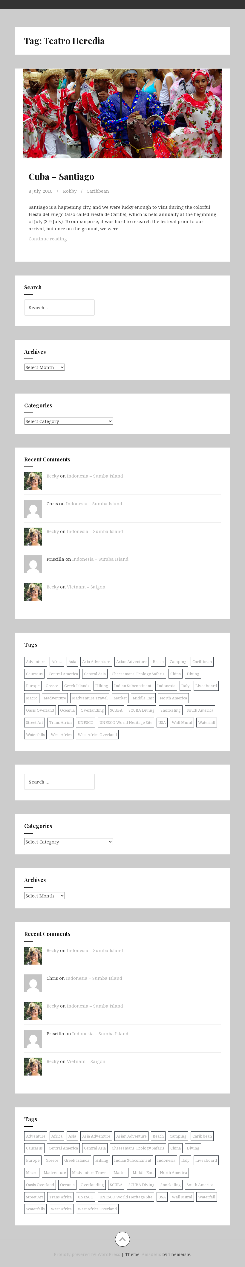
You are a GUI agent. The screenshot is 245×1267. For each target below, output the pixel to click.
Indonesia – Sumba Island (95, 476)
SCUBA (116, 710)
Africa (56, 661)
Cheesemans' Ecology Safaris (138, 673)
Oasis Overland (40, 710)
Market (120, 698)
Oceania (67, 710)
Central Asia (95, 673)
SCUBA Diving (141, 710)
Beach (158, 661)
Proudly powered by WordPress (87, 1254)
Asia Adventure (96, 661)
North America (173, 698)
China (175, 673)
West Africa (61, 734)
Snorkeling (170, 710)
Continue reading (57, 240)
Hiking (101, 685)
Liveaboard (206, 685)
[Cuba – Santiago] (122, 119)
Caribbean (98, 191)
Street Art (34, 722)
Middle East (143, 698)
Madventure (55, 698)
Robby (69, 191)
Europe (33, 685)
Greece (52, 685)
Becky (53, 476)
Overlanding (92, 710)
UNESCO (86, 722)
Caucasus (34, 673)
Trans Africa (60, 722)
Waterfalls (35, 734)
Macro (32, 698)
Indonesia (166, 685)
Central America (63, 673)
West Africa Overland (97, 734)
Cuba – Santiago (61, 176)
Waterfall (206, 722)
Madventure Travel (90, 698)
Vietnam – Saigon (86, 587)
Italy (185, 685)
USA (162, 722)
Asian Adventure (131, 661)
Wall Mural (182, 722)
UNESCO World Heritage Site (125, 722)
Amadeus (151, 1254)
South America (200, 710)
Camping (178, 661)
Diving (193, 673)
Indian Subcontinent (132, 685)
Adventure (35, 661)
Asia (72, 661)
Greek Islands (76, 685)
